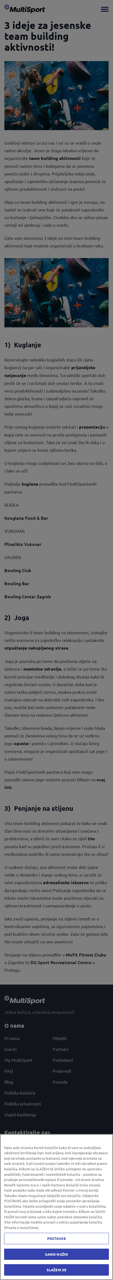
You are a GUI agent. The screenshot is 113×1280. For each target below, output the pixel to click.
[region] (56, 1207)
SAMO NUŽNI (56, 1254)
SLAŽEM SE (56, 1269)
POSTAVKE (56, 1238)
